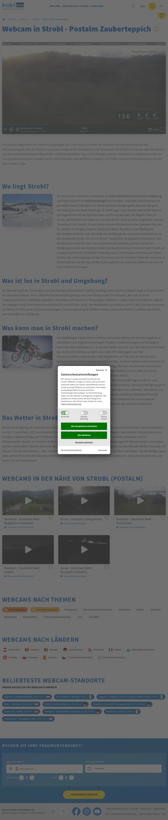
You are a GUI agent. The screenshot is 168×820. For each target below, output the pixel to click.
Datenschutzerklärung (71, 404)
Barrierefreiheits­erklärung (71, 450)
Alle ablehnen (84, 435)
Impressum (102, 450)
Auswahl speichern (84, 442)
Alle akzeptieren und (84, 426)
